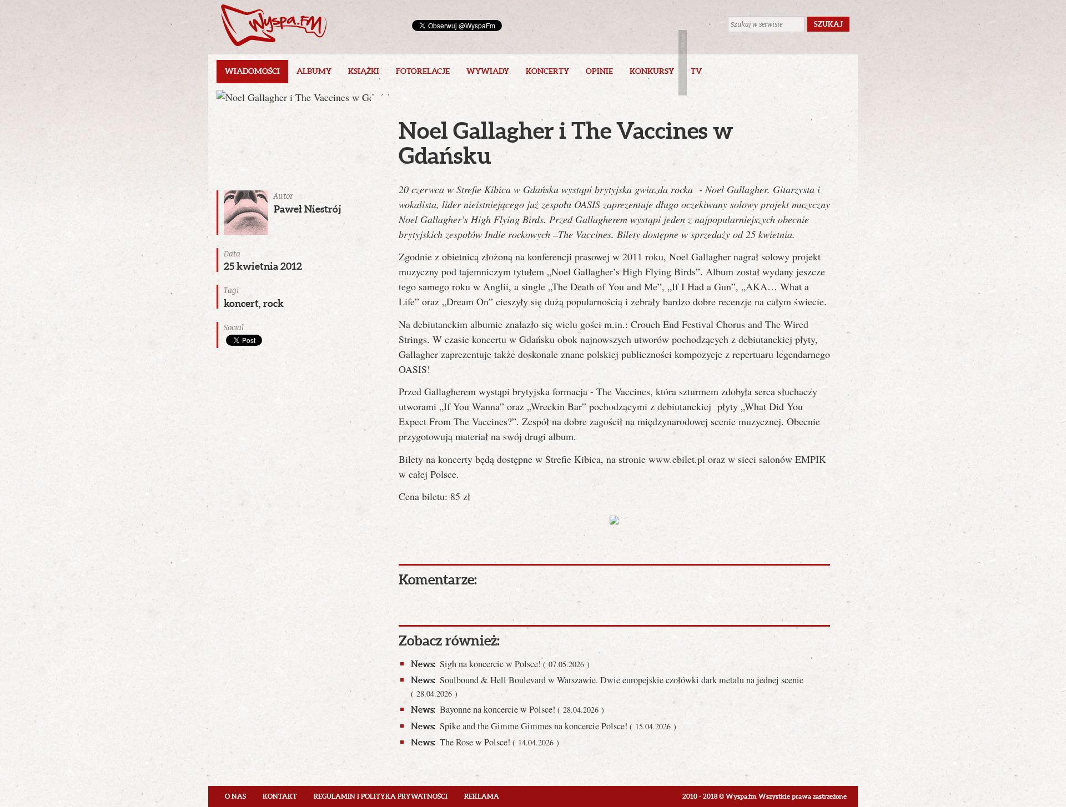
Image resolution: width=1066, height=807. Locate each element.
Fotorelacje (423, 71)
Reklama (481, 796)
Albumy (313, 71)
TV (696, 71)
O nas (235, 796)
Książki (363, 71)
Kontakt (280, 796)
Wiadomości (252, 71)
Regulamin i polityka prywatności (380, 796)
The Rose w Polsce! (485, 742)
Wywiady (487, 71)
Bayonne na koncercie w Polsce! (507, 709)
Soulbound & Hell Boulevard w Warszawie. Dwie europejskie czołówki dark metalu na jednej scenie (607, 686)
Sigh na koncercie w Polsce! (500, 664)
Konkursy (652, 71)
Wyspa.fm (273, 25)
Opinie (599, 71)
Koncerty (547, 71)
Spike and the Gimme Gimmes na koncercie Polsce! (543, 726)
